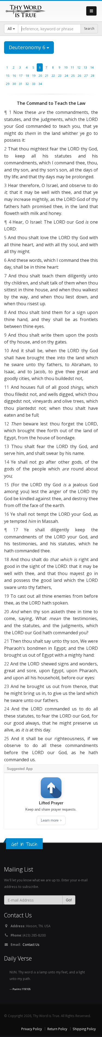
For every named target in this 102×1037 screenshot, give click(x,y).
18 (27, 75)
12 (79, 67)
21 (46, 75)
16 (14, 75)
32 (27, 84)
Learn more (50, 820)
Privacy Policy (31, 1029)
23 (59, 75)
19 (33, 75)
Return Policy (57, 1029)
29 (7, 84)
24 (66, 75)
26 (79, 75)
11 (72, 67)
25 (73, 75)
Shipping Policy (84, 1029)
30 (14, 84)
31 (20, 84)
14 (92, 67)
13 (85, 67)
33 (33, 84)
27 (86, 75)
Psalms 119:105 (21, 989)
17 (20, 75)
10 (65, 67)
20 (40, 75)
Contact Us (31, 944)
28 (92, 75)
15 (7, 75)
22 (53, 75)
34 (40, 84)
